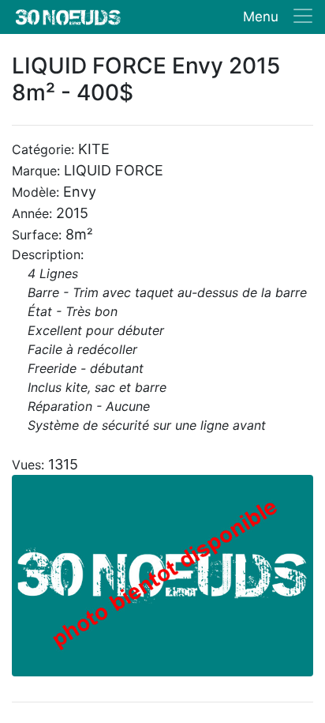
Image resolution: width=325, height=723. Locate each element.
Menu (260, 16)
